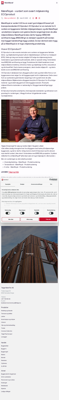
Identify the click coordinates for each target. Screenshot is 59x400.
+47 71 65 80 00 (5, 299)
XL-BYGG (4, 366)
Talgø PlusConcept (6, 334)
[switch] (22, 213)
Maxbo (3, 354)
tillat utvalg (29, 219)
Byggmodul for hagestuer (8, 374)
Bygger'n (3, 348)
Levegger (4, 336)
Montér (3, 357)
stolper (12, 319)
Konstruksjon (5, 319)
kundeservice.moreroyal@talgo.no (11, 302)
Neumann (4, 360)
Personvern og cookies (8, 379)
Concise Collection (6, 331)
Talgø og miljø (13, 172)
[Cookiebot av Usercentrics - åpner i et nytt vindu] (50, 180)
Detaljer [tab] (22, 184)
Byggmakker (5, 345)
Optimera (4, 363)
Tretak (3, 328)
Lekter (3, 316)
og (10, 319)
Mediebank (4, 385)
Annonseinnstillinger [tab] (36, 184)
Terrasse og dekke (6, 313)
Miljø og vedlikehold (10, 18)
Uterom (3, 322)
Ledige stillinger (5, 391)
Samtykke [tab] (8, 184)
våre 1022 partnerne (10, 192)
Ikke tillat (10, 219)
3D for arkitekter (6, 377)
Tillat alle (48, 219)
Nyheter (3, 388)
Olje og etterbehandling (8, 325)
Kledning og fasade (6, 310)
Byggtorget (4, 351)
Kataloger (4, 382)
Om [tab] (51, 184)
